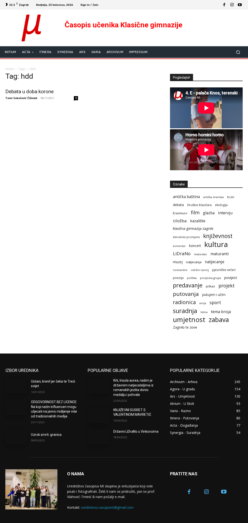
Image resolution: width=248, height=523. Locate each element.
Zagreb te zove (185, 327)
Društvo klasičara (199, 205)
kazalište (197, 220)
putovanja (186, 293)
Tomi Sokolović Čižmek (21, 98)
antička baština (186, 196)
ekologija (221, 205)
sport (215, 302)
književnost (217, 235)
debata (178, 204)
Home (9, 69)
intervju (225, 212)
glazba (209, 212)
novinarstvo (180, 270)
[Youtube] (240, 5)
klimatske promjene (186, 237)
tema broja (221, 311)
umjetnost (189, 319)
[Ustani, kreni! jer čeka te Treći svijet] (16, 385)
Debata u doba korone (29, 91)
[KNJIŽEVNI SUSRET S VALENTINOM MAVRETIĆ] (98, 415)
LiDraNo (182, 253)
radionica (184, 302)
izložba (180, 220)
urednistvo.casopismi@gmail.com (107, 507)
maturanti (219, 253)
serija (202, 303)
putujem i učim (213, 294)
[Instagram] (232, 5)
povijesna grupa (210, 278)
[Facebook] (224, 5)
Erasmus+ (180, 213)
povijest (230, 277)
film (195, 212)
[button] (238, 52)
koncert (195, 245)
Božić (230, 197)
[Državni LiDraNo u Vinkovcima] (98, 437)
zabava (219, 319)
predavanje (187, 285)
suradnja (185, 310)
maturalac (200, 254)
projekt (226, 285)
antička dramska (213, 197)
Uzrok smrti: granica (46, 435)
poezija (178, 278)
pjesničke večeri (224, 270)
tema (204, 312)
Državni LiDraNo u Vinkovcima (135, 431)
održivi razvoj (200, 270)
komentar (179, 246)
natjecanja (194, 262)
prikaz (210, 286)
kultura (216, 244)
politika (192, 278)
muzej (178, 261)
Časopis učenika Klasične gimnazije (123, 25)
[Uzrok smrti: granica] (16, 437)
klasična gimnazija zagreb (193, 228)
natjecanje (214, 261)
